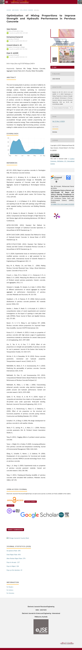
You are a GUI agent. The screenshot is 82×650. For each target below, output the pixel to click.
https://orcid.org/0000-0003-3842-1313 (18, 57)
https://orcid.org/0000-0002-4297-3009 (18, 33)
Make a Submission (15, 529)
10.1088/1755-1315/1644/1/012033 (62, 204)
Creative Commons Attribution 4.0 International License (62, 161)
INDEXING (10, 505)
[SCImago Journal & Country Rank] (18, 538)
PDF (54, 67)
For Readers (10, 587)
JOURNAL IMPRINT (30, 501)
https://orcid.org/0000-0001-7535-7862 (18, 49)
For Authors (10, 590)
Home (9, 10)
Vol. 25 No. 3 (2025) (26, 10)
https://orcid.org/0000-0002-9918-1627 (18, 41)
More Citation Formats (61, 108)
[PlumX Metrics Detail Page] (56, 216)
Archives (15, 10)
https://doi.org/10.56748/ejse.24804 (22, 63)
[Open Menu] (7, 2)
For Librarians (10, 593)
